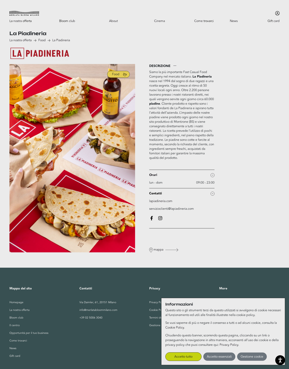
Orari (153, 175)
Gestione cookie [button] (252, 356)
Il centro (14, 325)
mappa (158, 249)
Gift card (14, 356)
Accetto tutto (183, 356)
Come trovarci (18, 341)
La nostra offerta (20, 40)
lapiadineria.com (160, 201)
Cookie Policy (174, 327)
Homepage (16, 302)
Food (42, 40)
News (12, 348)
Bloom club (16, 318)
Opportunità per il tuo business (28, 333)
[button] (24, 13)
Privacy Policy (229, 344)
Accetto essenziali (219, 356)
